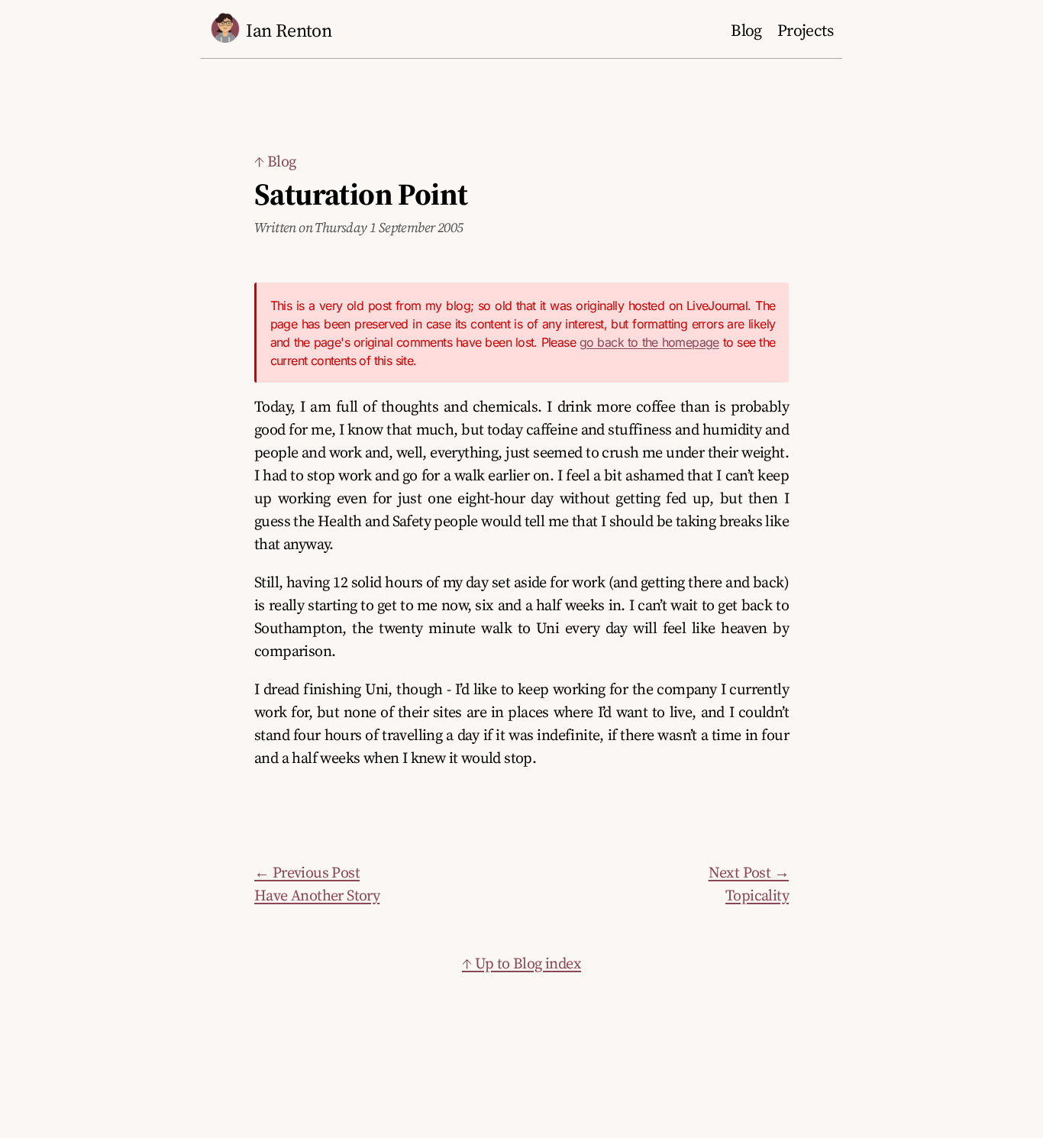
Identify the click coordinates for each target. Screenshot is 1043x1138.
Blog (746, 30)
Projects (805, 30)
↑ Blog (274, 161)
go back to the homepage (649, 342)
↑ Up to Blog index (521, 963)
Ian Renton (288, 30)
